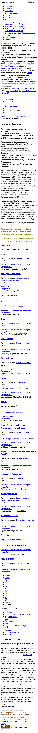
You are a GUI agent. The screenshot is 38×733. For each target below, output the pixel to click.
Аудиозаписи (11, 616)
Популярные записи (14, 31)
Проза (7, 15)
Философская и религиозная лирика (15, 279)
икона (4, 66)
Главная (8, 6)
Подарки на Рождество (11, 473)
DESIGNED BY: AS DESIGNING (13, 721)
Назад (7, 578)
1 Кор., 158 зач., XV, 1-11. (16, 91)
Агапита (18, 68)
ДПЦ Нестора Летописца (16, 28)
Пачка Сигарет (7, 535)
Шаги (3, 318)
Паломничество (12, 632)
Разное (8, 630)
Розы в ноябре (7, 558)
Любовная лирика (23, 343)
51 (6, 593)
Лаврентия (30, 64)
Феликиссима (7, 68)
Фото (7, 628)
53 (6, 598)
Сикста (11, 66)
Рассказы (20, 539)
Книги (8, 634)
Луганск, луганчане (14, 306)
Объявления (10, 621)
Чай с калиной (7, 338)
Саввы (25, 79)
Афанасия (29, 84)
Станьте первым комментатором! (16, 264)
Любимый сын (7, 358)
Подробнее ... (6, 267)
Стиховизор (10, 37)
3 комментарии (8, 286)
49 (6, 589)
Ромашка (5, 377)
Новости (9, 11)
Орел (3, 253)
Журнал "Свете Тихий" (15, 24)
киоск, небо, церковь (14, 412)
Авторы (8, 19)
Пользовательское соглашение (18, 614)
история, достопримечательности (20, 438)
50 (6, 591)
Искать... (5, 2)
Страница (5, 245)
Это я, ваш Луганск (9, 295)
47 (6, 584)
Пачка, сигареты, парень (16, 546)
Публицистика (11, 13)
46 (6, 582)
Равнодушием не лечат (11, 273)
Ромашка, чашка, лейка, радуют (19, 388)
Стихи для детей (23, 382)
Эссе (18, 406)
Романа (4, 70)
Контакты (9, 39)
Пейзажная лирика (24, 258)
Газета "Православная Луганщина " (20, 22)
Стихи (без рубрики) (25, 520)
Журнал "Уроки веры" (14, 26)
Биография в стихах (9, 515)
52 (6, 595)
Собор (29, 73)
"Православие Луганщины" (17, 625)
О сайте (8, 8)
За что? (4, 401)
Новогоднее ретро (9, 493)
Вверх (3, 724)
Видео (7, 619)
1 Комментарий (8, 369)
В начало (9, 575)
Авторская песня (23, 300)
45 (6, 580)
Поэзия (8, 17)
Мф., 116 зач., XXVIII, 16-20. (23, 88)
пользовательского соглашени (21, 688)
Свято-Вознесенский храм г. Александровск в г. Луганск (13, 426)
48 (6, 586)
